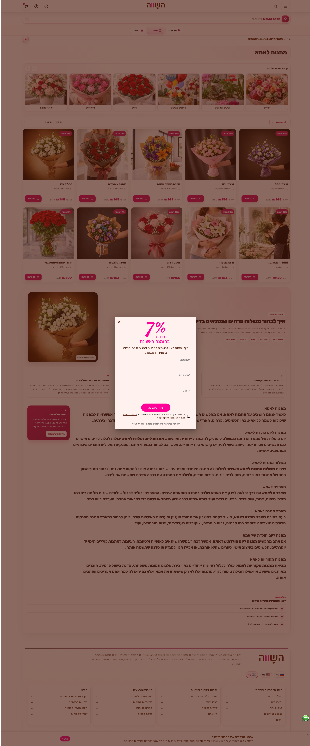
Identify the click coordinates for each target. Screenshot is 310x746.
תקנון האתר (181, 418)
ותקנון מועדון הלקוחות (166, 418)
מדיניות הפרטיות (130, 414)
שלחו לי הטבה (155, 407)
